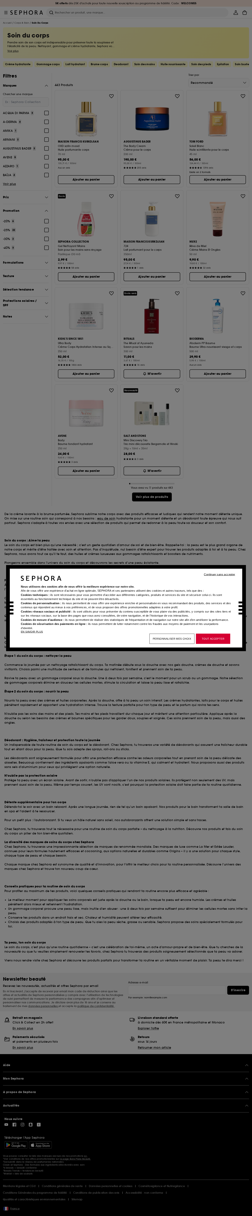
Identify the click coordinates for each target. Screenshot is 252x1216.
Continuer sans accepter (219, 574)
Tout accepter (213, 638)
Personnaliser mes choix (172, 638)
